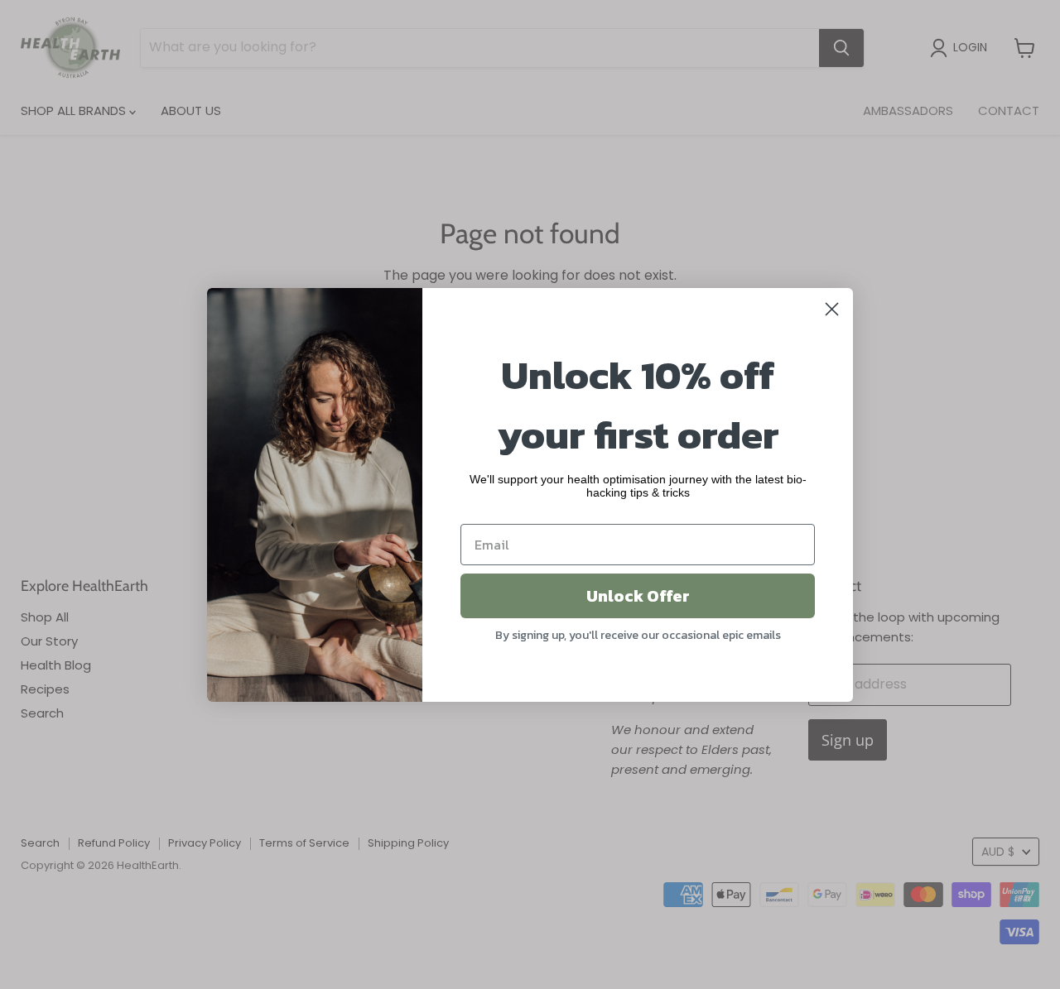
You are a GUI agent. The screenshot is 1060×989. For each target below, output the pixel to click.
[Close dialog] (831, 309)
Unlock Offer (638, 595)
